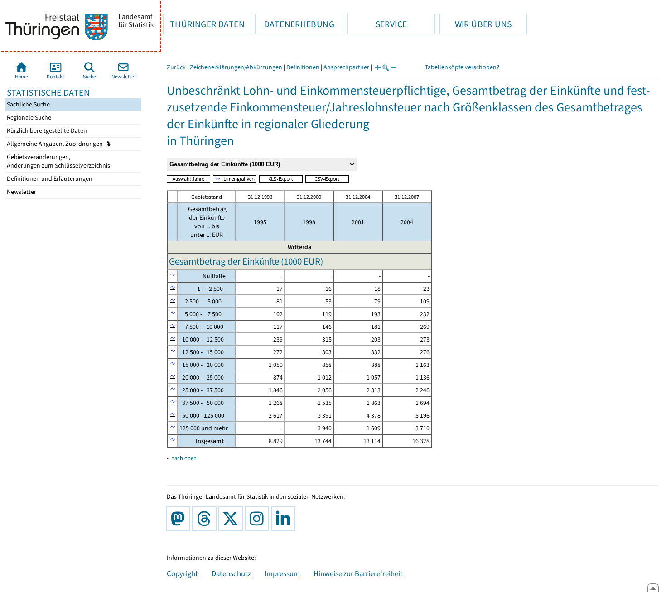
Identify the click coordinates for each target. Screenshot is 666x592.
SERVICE (377, 24)
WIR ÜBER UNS (475, 24)
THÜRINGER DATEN (204, 24)
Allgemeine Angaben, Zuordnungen (55, 144)
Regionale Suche (28, 117)
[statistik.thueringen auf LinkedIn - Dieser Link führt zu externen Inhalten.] (285, 518)
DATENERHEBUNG (294, 24)
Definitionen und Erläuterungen (48, 178)
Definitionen (302, 67)
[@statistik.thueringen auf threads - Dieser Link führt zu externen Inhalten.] (206, 518)
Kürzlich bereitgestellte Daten (46, 130)
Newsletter (20, 192)
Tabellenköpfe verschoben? (462, 67)
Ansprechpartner (346, 67)
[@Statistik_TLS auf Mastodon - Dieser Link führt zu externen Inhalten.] (180, 518)
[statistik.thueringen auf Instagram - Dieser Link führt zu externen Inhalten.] (259, 518)
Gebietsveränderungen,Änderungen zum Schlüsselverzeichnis (57, 161)
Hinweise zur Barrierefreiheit (358, 573)
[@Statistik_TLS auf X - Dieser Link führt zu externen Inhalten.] (232, 518)
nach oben (184, 458)
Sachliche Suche (27, 104)
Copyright (182, 573)
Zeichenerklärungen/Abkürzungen (236, 67)
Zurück (176, 67)
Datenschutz (231, 573)
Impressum (282, 573)
